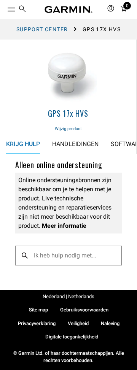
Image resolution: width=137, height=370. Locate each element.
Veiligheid (78, 323)
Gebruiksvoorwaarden (84, 310)
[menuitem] (22, 9)
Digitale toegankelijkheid (71, 337)
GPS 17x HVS (68, 113)
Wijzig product (68, 128)
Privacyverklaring (37, 323)
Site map (38, 310)
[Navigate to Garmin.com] (68, 9)
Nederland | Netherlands (68, 296)
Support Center (42, 29)
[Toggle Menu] (4, 7)
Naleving (110, 323)
